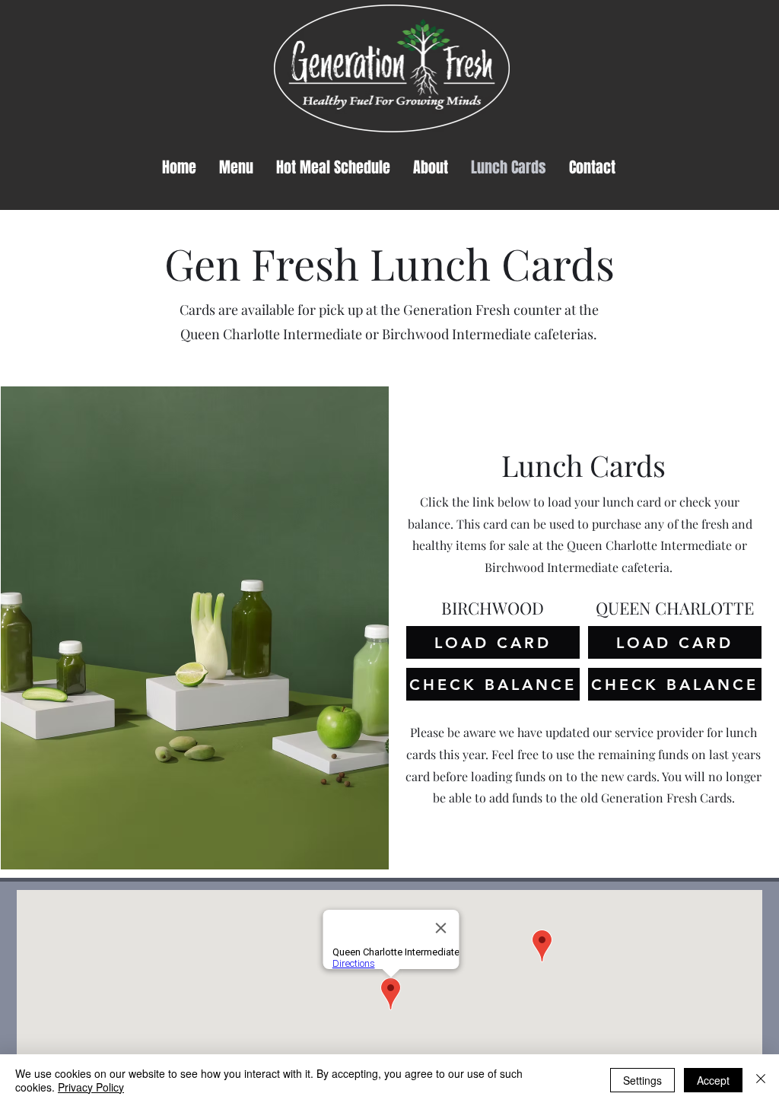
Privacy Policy (91, 1087)
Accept (713, 1080)
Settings (642, 1080)
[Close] (761, 1080)
